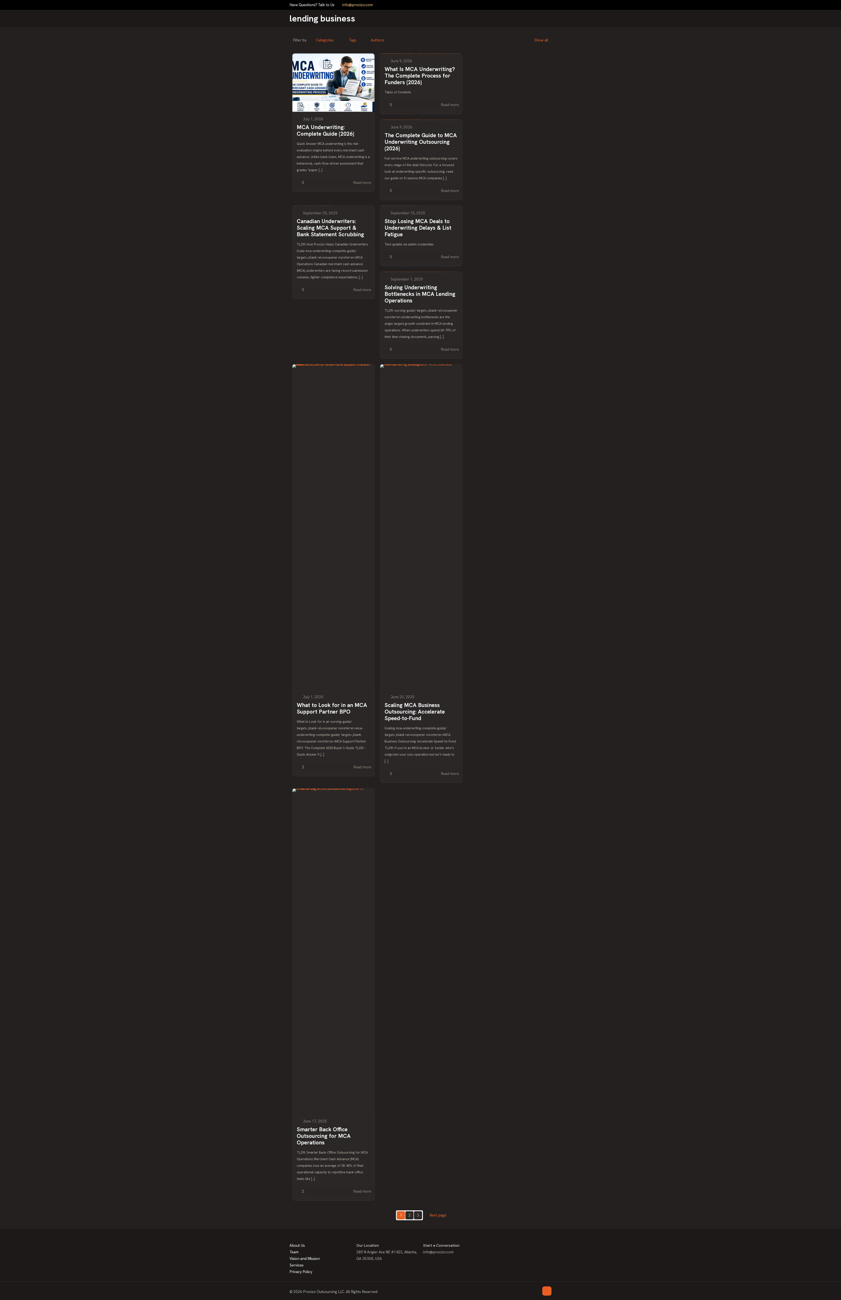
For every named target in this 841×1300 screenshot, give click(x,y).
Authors (377, 40)
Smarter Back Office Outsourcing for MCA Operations (324, 1136)
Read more (362, 182)
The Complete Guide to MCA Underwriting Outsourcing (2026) (421, 142)
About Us (297, 1245)
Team (294, 1252)
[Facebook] (525, 5)
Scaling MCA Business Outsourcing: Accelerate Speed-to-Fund (415, 712)
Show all (541, 40)
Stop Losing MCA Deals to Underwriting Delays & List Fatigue (418, 228)
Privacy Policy (301, 1271)
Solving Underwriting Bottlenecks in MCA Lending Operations (420, 294)
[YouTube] (537, 5)
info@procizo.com (357, 4)
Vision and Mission (305, 1258)
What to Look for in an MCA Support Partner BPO (332, 708)
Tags (353, 40)
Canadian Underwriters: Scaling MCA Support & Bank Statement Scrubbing (330, 228)
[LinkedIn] (543, 5)
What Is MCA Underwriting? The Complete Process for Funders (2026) (420, 76)
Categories (325, 40)
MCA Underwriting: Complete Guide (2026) (325, 130)
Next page (437, 1215)
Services (297, 1265)
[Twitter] (531, 5)
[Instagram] (549, 5)
